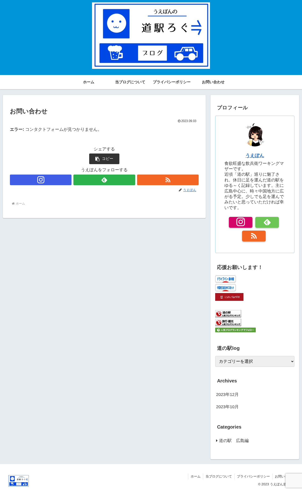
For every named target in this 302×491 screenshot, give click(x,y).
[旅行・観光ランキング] (228, 324)
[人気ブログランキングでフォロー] (235, 331)
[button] (104, 158)
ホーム (196, 476)
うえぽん (254, 155)
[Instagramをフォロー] (40, 180)
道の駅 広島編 (234, 440)
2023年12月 (227, 394)
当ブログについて (219, 476)
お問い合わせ (285, 476)
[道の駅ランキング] (228, 316)
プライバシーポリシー (253, 476)
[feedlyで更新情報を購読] (104, 180)
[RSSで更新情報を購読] (168, 180)
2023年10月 (227, 406)
